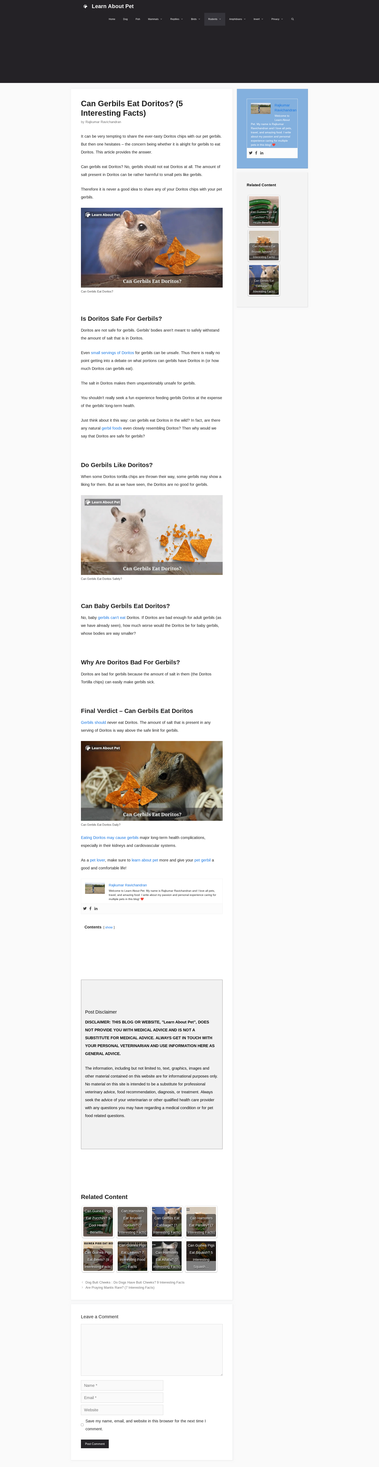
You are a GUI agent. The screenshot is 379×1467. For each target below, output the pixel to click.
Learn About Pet (113, 6)
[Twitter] (85, 909)
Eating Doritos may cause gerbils (110, 837)
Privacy (275, 19)
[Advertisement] (189, 55)
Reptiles (174, 19)
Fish (138, 19)
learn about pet (145, 860)
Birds (194, 19)
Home (112, 19)
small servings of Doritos (112, 353)
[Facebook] (90, 909)
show (109, 927)
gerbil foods (112, 428)
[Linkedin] (96, 909)
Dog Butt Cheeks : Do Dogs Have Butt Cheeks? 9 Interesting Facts (135, 1282)
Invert (257, 19)
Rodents (212, 19)
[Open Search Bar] (292, 19)
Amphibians (235, 19)
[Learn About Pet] (85, 6)
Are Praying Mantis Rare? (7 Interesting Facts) (120, 1287)
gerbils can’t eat (112, 617)
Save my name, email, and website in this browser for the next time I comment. (145, 1425)
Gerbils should (94, 722)
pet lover (97, 860)
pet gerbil (202, 860)
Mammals (153, 19)
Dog (125, 19)
